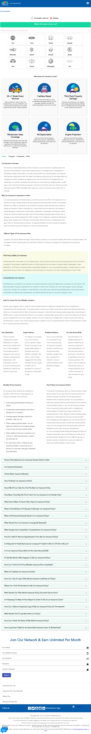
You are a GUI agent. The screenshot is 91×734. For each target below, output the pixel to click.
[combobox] (43, 30)
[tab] (4, 158)
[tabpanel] (45, 46)
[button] (45, 460)
